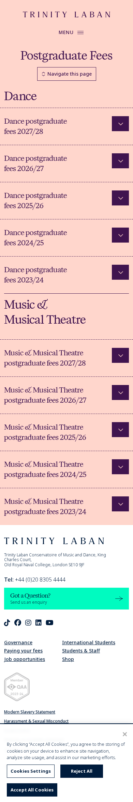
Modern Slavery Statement (29, 712)
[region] (66, 763)
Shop (68, 659)
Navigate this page (69, 74)
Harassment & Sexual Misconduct (36, 721)
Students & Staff (81, 650)
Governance (18, 642)
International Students (88, 642)
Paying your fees (23, 650)
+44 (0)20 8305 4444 (34, 579)
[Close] (124, 734)
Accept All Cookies (32, 790)
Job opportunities (24, 659)
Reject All (81, 771)
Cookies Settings (31, 771)
